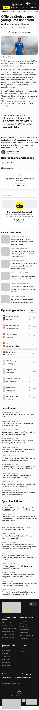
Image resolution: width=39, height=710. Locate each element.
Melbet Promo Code (8, 631)
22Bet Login (5, 659)
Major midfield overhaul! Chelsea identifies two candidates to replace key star (23, 289)
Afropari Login (6, 650)
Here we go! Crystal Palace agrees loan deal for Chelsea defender (23, 277)
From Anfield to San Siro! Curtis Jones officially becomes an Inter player (18, 424)
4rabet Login (6, 662)
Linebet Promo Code (8, 634)
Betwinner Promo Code (9, 628)
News (6, 7)
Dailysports (5, 11)
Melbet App (23, 624)
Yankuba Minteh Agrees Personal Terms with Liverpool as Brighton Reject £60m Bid (17, 476)
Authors (22, 649)
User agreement (7, 677)
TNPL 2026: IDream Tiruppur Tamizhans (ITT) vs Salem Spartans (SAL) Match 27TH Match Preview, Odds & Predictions (19, 519)
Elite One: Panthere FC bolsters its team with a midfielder (18, 416)
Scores (24, 7)
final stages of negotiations (15, 140)
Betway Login (6, 665)
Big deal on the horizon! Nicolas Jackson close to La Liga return (22, 301)
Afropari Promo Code (8, 637)
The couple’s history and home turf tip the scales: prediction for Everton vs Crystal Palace (19, 593)
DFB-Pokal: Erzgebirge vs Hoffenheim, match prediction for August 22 (17, 567)
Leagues (33, 7)
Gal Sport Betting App (26, 635)
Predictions (15, 7)
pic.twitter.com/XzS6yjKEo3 (17, 121)
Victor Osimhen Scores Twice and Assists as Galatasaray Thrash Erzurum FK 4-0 (17, 442)
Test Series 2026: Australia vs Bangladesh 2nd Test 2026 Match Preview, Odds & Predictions (18, 509)
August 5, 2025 (11, 127)
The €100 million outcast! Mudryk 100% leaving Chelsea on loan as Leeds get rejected (22, 253)
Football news (21, 11)
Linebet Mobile (24, 629)
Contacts (16, 674)
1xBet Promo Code (7, 623)
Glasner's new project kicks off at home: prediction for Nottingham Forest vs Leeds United (19, 584)
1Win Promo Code (7, 626)
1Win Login (5, 653)
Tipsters (22, 651)
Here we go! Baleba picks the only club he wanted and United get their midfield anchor (19, 485)
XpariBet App (24, 638)
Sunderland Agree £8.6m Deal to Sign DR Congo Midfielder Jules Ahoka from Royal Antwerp (18, 468)
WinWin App (24, 632)
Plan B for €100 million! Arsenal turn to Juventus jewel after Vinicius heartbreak (18, 494)
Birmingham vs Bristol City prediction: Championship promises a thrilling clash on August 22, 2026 (19, 557)
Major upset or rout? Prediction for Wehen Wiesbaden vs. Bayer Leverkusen (16, 528)
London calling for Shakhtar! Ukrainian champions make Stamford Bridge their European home (24, 266)
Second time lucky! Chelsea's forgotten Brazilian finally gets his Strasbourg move (22, 241)
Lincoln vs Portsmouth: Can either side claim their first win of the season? (19, 537)
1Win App (23, 621)
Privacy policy (26, 674)
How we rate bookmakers (23, 677)
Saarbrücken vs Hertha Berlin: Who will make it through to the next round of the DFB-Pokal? (18, 576)
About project (6, 674)
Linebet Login (6, 656)
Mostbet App (24, 627)
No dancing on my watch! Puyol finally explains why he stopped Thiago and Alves (18, 433)
